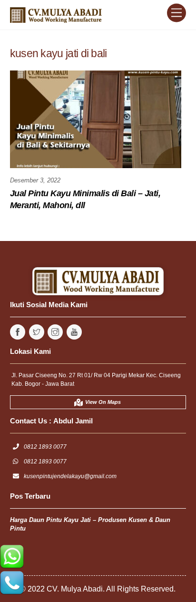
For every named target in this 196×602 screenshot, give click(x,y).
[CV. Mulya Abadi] (57, 17)
